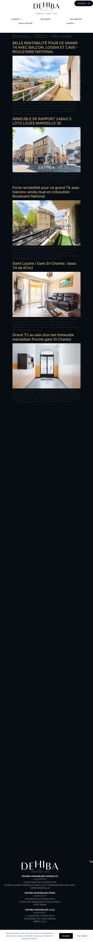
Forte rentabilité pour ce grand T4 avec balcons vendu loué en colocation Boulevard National (45, 192)
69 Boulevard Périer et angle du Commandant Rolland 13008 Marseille (40, 882)
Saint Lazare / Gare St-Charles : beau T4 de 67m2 (44, 265)
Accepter (66, 936)
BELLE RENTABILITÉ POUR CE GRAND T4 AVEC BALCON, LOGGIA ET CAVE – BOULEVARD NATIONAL (45, 47)
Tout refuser (82, 936)
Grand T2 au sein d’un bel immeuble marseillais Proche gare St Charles (43, 337)
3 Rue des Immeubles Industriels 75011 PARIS (40, 899)
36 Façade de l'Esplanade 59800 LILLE (40, 915)
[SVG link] (46, 6)
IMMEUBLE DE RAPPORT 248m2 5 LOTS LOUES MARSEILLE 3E (42, 121)
